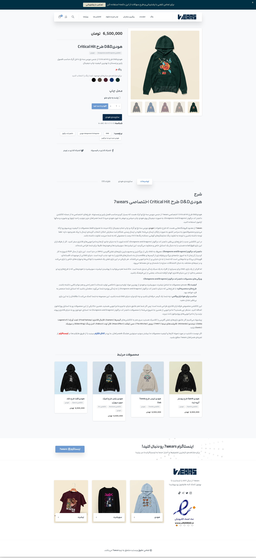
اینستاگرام (63, 333)
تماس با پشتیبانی (94, 4)
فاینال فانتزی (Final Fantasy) (92, 320)
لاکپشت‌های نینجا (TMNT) (165, 324)
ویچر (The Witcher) (144, 324)
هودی (151, 228)
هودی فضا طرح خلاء (76, 398)
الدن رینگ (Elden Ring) (84, 324)
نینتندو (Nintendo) (186, 324)
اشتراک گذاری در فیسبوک (101, 150)
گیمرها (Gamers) (113, 320)
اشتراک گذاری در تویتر (72, 150)
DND (107, 133)
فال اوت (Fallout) (103, 324)
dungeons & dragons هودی (89, 133)
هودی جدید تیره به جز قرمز (110, 138)
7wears (199, 228)
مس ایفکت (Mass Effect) (123, 324)
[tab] (144, 182)
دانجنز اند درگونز (67, 133)
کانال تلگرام (100, 333)
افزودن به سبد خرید (100, 106)
